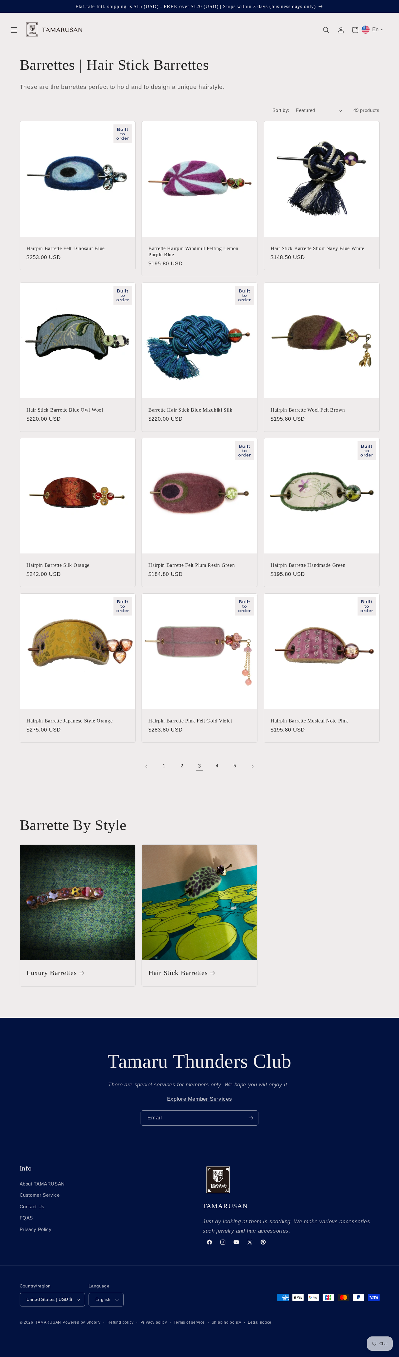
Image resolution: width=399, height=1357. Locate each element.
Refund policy (121, 1322)
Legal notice (260, 1322)
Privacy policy (154, 1322)
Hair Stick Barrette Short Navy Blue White (317, 248)
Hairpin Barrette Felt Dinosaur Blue (65, 248)
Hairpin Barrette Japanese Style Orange (69, 720)
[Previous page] (146, 766)
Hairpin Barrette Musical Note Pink (309, 720)
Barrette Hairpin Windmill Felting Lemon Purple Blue (193, 251)
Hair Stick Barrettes (178, 973)
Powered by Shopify (82, 1322)
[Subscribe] (251, 1118)
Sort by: (280, 110)
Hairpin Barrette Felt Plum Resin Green (191, 565)
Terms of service (189, 1322)
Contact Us (32, 1206)
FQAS (26, 1217)
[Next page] (252, 766)
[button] (14, 30)
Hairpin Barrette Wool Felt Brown (308, 410)
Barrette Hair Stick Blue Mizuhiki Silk (190, 410)
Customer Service (40, 1195)
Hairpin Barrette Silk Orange (57, 565)
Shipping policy (226, 1322)
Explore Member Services (199, 1099)
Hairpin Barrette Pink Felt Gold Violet (190, 720)
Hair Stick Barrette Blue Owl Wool (64, 410)
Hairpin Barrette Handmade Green (308, 565)
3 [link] (199, 766)
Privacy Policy (36, 1229)
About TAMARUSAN (42, 1183)
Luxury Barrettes (51, 973)
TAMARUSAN (48, 1322)
